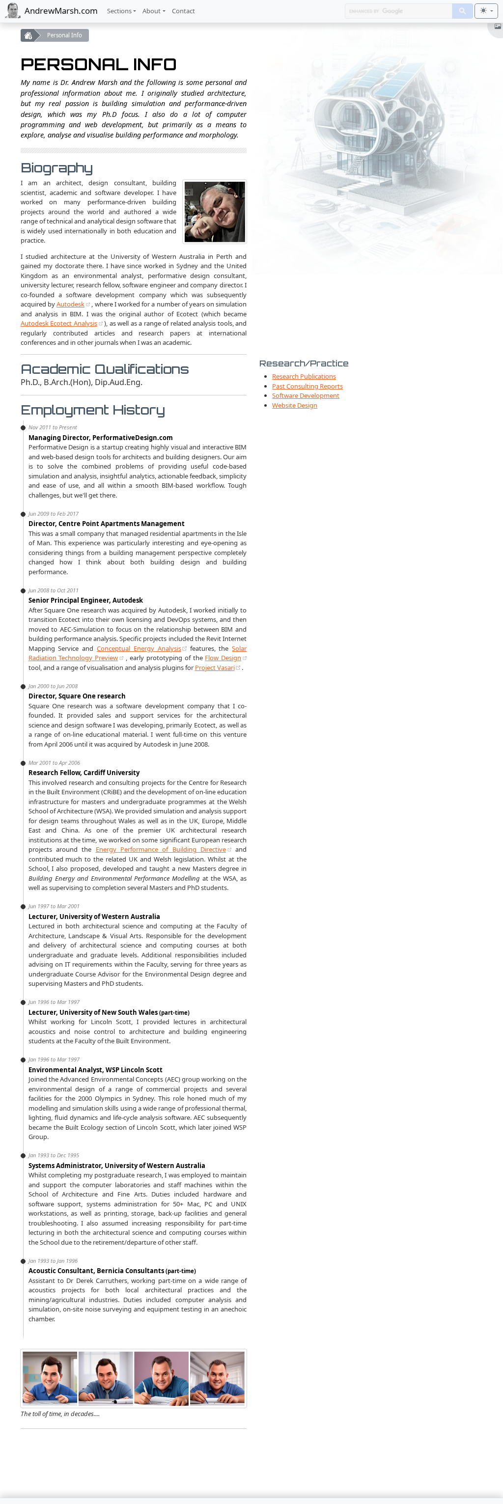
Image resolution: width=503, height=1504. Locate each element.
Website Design (294, 405)
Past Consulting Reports (307, 386)
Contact (183, 10)
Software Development (305, 395)
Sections (119, 10)
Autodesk (70, 304)
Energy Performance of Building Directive (161, 849)
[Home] (27, 35)
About (151, 10)
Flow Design (223, 657)
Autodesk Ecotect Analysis (59, 323)
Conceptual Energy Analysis (139, 648)
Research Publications (304, 376)
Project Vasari (215, 667)
